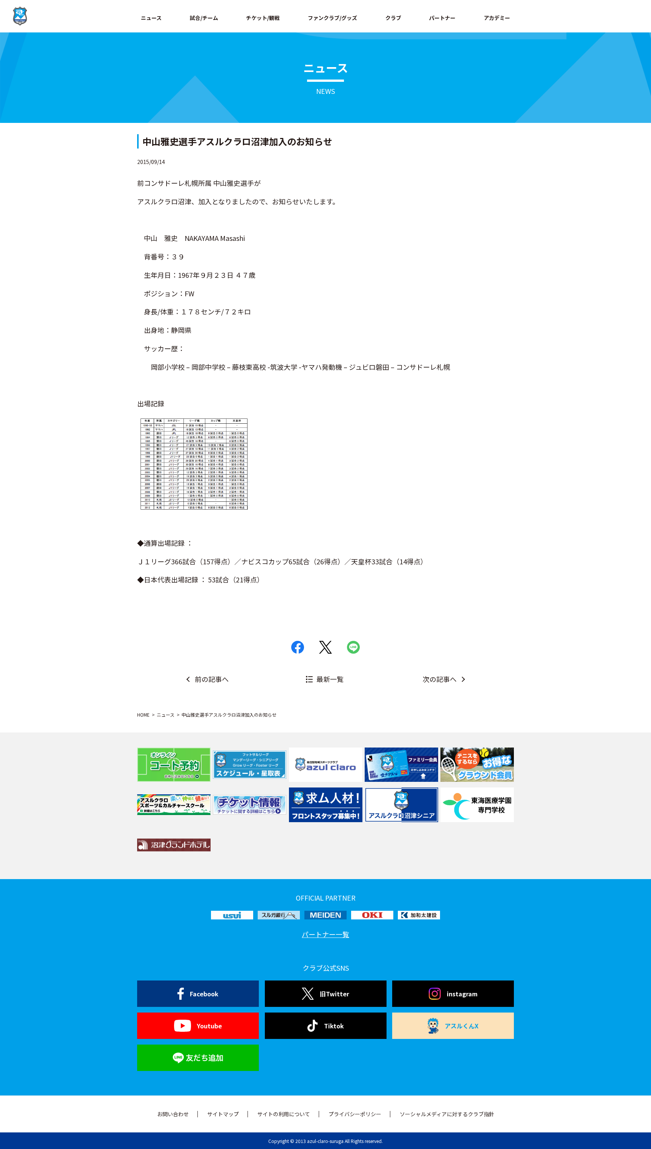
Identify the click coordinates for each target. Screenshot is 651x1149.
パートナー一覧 (325, 934)
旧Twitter (334, 993)
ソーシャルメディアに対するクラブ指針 (447, 1114)
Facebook (204, 993)
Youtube (209, 1025)
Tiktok (334, 1025)
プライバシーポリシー (355, 1114)
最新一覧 (330, 679)
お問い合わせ (173, 1114)
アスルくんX (461, 1025)
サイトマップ (223, 1114)
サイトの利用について (283, 1114)
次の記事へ (440, 679)
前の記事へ (212, 679)
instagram (462, 993)
